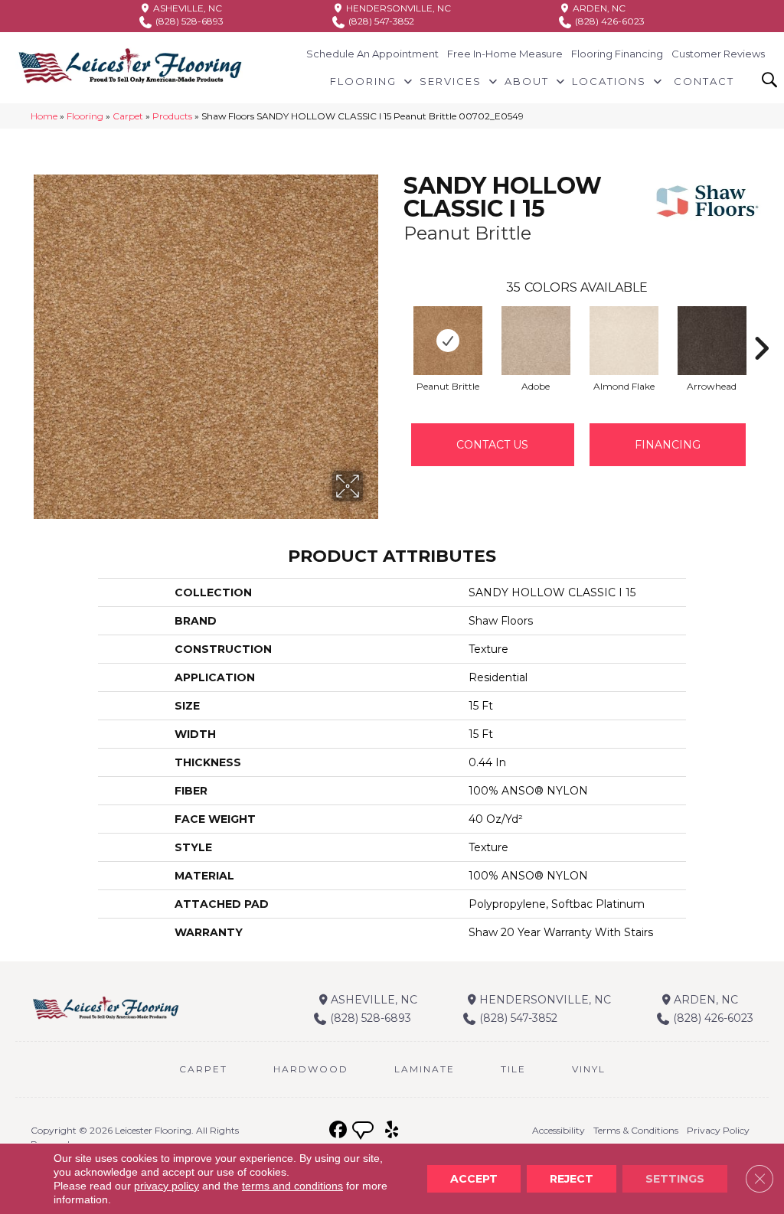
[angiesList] (364, 1132)
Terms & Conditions (635, 1130)
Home (44, 116)
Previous (395, 325)
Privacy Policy (718, 1130)
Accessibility (558, 1130)
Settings (674, 1179)
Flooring (85, 116)
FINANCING (668, 445)
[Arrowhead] (712, 340)
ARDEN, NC (598, 8)
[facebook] (338, 1130)
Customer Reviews (718, 53)
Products (172, 116)
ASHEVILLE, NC (186, 8)
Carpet (128, 116)
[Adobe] (536, 340)
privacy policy (166, 1186)
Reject (571, 1179)
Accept (474, 1179)
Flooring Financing (617, 53)
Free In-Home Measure (505, 53)
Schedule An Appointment (372, 53)
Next (761, 325)
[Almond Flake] (624, 340)
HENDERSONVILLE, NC (397, 8)
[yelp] (392, 1130)
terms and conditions (292, 1186)
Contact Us (492, 445)
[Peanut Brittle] (448, 340)
